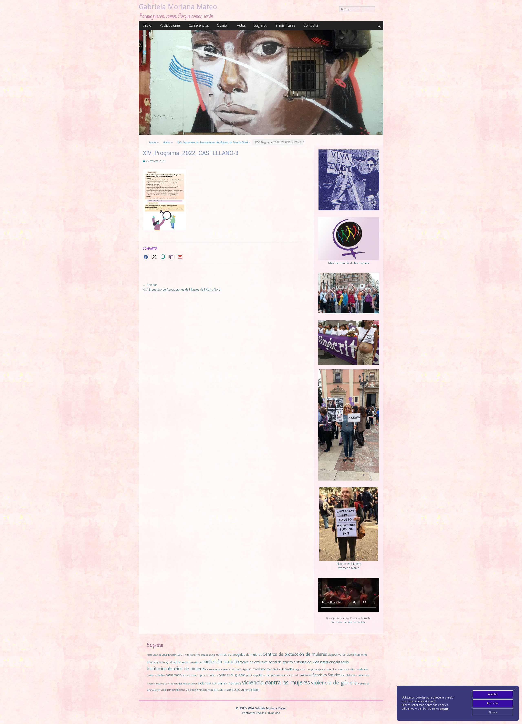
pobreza (213, 675)
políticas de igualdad (232, 675)
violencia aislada (189, 683)
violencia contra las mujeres (276, 682)
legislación (247, 669)
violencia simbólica (196, 689)
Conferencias (199, 25)
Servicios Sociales (327, 675)
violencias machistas (224, 689)
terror (167, 683)
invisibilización (235, 669)
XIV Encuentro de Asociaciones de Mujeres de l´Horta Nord (213, 142)
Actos (241, 25)
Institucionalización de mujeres (176, 668)
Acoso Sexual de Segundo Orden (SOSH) (165, 655)
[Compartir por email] (180, 257)
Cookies (261, 713)
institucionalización (334, 662)
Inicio (147, 25)
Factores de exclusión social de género (264, 662)
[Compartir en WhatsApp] (163, 257)
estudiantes (196, 662)
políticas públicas (255, 675)
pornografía (271, 675)
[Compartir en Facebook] (146, 257)
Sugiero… (260, 25)
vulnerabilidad (250, 690)
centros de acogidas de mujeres (239, 655)
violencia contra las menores (219, 683)
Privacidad (273, 713)
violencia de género (334, 682)
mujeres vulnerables (156, 675)
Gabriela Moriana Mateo (178, 6)
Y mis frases (285, 25)
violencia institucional (173, 689)
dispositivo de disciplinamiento (347, 655)
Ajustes (492, 712)
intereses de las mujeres (217, 669)
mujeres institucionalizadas (353, 669)
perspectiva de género (195, 675)
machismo (259, 669)
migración (300, 669)
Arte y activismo (192, 655)
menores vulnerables (280, 669)
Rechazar (492, 703)
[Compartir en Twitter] (154, 257)
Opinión (223, 25)
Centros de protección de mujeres (295, 654)
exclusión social (218, 661)
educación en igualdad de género (169, 662)
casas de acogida (208, 655)
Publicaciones (170, 25)
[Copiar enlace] (171, 257)
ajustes (444, 708)
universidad (176, 683)
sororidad (345, 675)
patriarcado (174, 675)
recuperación (282, 675)
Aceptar (493, 694)
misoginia (311, 669)
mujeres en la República (326, 669)
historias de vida (306, 662)
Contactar (311, 25)
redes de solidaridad (300, 675)
